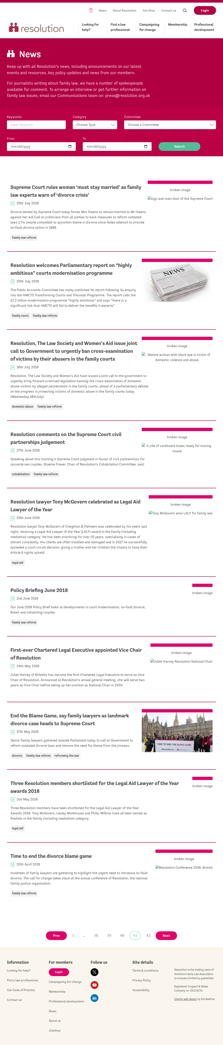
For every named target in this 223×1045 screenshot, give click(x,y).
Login (205, 10)
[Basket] (91, 10)
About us (55, 1020)
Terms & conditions (145, 970)
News (102, 10)
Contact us (168, 10)
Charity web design (185, 999)
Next (166, 935)
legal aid (17, 562)
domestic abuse (22, 406)
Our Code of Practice (21, 990)
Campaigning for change (149, 27)
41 (135, 935)
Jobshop (55, 1030)
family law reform (24, 237)
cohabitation (21, 474)
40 (122, 935)
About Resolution (124, 10)
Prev (56, 935)
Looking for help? (90, 27)
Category (79, 117)
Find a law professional (120, 27)
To (84, 139)
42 (148, 935)
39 (109, 935)
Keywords (14, 117)
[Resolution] (36, 28)
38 (96, 935)
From (11, 139)
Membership (177, 24)
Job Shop (148, 10)
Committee (132, 117)
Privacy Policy (141, 980)
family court (20, 315)
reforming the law (66, 755)
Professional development (204, 27)
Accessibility (140, 990)
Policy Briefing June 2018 (39, 590)
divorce (17, 755)
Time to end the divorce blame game (51, 856)
